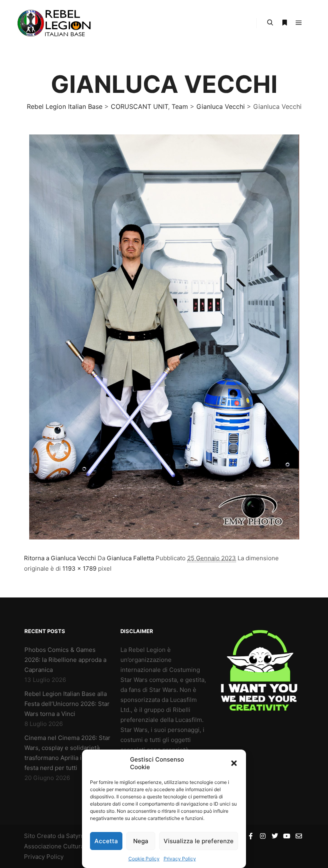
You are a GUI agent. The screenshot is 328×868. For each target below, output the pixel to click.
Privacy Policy (180, 859)
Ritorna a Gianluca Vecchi (60, 558)
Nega (140, 841)
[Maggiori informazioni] (284, 23)
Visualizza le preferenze (199, 841)
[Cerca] (270, 23)
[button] (234, 763)
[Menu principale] (299, 23)
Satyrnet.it (80, 836)
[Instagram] (263, 836)
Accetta (106, 841)
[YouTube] (287, 836)
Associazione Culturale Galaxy (67, 846)
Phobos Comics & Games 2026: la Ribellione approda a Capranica (65, 660)
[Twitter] (275, 836)
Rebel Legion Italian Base (64, 106)
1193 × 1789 (79, 568)
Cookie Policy (144, 859)
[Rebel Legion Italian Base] (56, 23)
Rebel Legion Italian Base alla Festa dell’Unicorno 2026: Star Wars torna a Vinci (67, 704)
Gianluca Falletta (130, 558)
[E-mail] (299, 836)
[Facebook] (251, 836)
